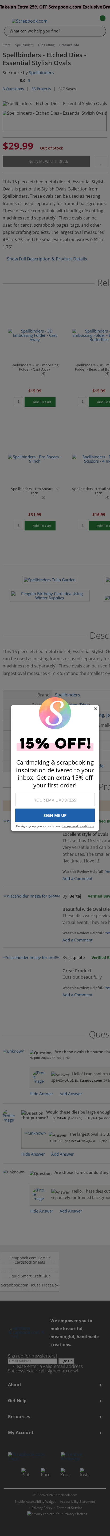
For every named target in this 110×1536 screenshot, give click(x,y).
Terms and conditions (78, 826)
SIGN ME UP (55, 815)
